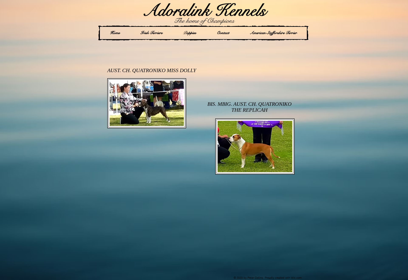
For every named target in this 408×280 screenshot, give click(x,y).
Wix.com (296, 277)
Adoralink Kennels (204, 10)
